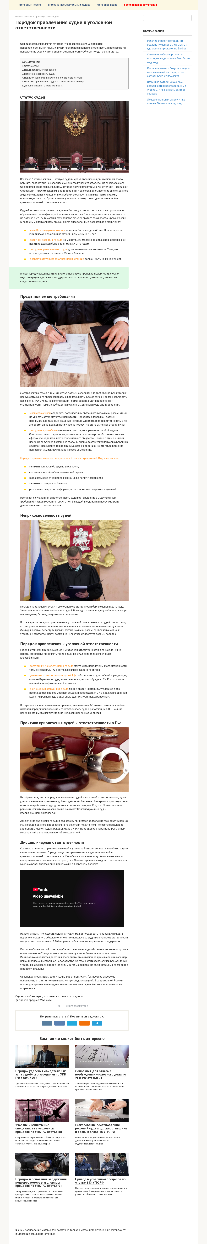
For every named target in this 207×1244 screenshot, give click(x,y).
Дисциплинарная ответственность (43, 85)
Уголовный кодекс (30, 4)
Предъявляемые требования (40, 70)
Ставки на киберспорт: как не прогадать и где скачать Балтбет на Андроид (168, 58)
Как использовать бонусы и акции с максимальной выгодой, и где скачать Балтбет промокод (169, 72)
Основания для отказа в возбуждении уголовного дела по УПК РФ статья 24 (100, 1074)
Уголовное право (107, 4)
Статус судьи (31, 66)
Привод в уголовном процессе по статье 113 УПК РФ (100, 1180)
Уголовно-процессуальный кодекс (69, 4)
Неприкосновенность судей (39, 74)
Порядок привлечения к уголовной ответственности (53, 77)
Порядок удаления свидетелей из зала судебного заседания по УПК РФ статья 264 (40, 1074)
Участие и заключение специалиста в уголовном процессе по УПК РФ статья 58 (38, 1128)
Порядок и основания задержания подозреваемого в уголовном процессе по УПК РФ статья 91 (41, 1182)
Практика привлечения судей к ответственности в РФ (54, 81)
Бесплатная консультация (140, 4)
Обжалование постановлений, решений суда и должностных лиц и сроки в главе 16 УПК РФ (101, 1128)
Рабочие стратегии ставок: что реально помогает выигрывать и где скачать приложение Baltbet (167, 44)
